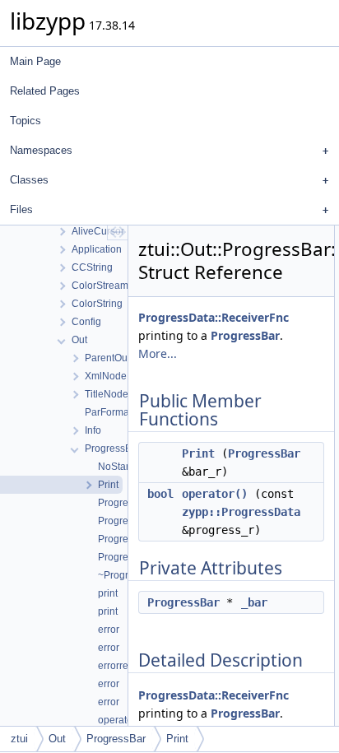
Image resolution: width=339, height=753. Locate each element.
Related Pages (45, 91)
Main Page (35, 61)
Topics (25, 120)
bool (160, 493)
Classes (29, 180)
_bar (254, 602)
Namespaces (41, 150)
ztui (19, 738)
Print (198, 453)
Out (57, 738)
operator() (215, 493)
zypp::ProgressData (241, 511)
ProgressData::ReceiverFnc (213, 317)
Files (21, 209)
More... (157, 353)
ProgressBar (245, 335)
